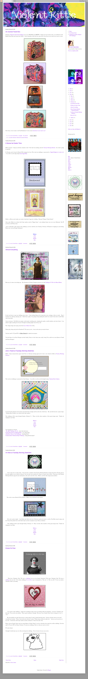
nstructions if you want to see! (39, 130)
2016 (71, 94)
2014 (71, 121)
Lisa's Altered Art (27, 325)
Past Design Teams (73, 32)
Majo (69, 168)
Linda (69, 163)
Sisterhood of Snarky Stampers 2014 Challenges (75, 35)
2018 (71, 90)
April (72, 98)
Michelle (69, 167)
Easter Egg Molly (23, 153)
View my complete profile (73, 50)
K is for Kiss (29, 580)
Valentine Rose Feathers (54, 379)
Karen (69, 161)
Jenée (35, 237)
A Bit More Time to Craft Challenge (13, 434)
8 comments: (25, 243)
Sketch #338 (35, 495)
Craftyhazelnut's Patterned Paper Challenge (15, 435)
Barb (69, 156)
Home (35, 660)
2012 (71, 125)
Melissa (34, 420)
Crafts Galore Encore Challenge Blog (13, 432)
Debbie (34, 238)
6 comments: (25, 344)
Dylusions (14, 137)
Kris (35, 240)
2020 (71, 88)
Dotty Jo (69, 170)
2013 (71, 123)
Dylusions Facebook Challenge (17, 34)
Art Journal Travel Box (13, 32)
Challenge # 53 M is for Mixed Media (53, 282)
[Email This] (30, 135)
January (72, 117)
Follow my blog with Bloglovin (74, 129)
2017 (71, 92)
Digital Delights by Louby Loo (57, 152)
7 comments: (25, 446)
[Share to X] (33, 135)
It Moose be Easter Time (14, 143)
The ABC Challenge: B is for (12, 431)
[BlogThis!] (32, 135)
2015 (71, 120)
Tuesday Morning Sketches (49, 147)
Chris (69, 157)
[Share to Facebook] (34, 135)
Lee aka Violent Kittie (74, 47)
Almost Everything (12, 250)
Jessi (35, 235)
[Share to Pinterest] (36, 135)
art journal (11, 137)
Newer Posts (8, 660)
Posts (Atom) (13, 662)
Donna (69, 159)
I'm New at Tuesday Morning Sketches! (18, 452)
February (73, 101)
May (72, 96)
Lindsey (69, 164)
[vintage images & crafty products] (73, 254)
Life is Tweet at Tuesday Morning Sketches (20, 351)
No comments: (25, 135)
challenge (28, 578)
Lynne (69, 166)
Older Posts (61, 660)
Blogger (49, 670)
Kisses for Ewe (10, 548)
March (72, 99)
